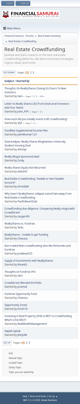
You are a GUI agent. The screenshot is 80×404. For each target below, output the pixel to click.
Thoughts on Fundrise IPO (20, 271)
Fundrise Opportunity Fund (20, 294)
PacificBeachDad (27, 201)
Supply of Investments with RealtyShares (28, 260)
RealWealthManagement (32, 324)
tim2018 (22, 309)
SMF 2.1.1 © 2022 (31, 400)
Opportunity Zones (15, 305)
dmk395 (22, 171)
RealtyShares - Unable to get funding (26, 234)
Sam (20, 96)
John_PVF (23, 111)
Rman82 (22, 264)
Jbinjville (22, 335)
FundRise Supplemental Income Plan (26, 130)
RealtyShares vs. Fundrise (19, 223)
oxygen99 (23, 216)
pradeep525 (24, 253)
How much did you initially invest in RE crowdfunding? (36, 119)
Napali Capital (12, 331)
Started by (23, 81)
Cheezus (22, 238)
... (39, 96)
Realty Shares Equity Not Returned (25, 167)
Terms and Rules (38, 396)
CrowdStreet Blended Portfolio (23, 283)
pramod (22, 286)
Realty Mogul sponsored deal (21, 156)
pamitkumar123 (27, 134)
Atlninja (21, 149)
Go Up (6, 342)
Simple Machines (49, 400)
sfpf (19, 123)
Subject (9, 81)
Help (25, 396)
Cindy (20, 160)
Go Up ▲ (53, 396)
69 (41, 96)
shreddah (23, 186)
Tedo (20, 227)
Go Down (8, 72)
